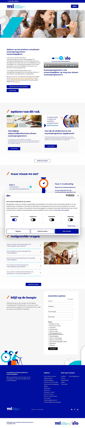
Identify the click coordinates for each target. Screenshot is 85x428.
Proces (63, 378)
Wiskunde (52, 345)
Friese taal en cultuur (55, 325)
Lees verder (14, 148)
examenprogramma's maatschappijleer (22, 78)
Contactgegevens (74, 376)
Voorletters (51, 306)
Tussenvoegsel (52, 311)
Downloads (64, 384)
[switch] (33, 219)
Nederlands (53, 343)
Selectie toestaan (42, 231)
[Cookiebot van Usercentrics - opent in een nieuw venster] (67, 195)
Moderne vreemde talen (56, 339)
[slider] (54, 65)
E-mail (50, 301)
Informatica (53, 327)
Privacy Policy (40, 409)
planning (17, 81)
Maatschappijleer (54, 336)
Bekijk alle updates (42, 160)
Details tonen (71, 226)
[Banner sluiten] (78, 195)
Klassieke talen (54, 329)
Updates (63, 376)
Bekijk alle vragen (33, 284)
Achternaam (51, 316)
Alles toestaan (67, 231)
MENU (75, 6)
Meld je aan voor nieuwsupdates (18, 86)
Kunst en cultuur (54, 331)
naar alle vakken (13, 1)
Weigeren (18, 231)
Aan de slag (12, 90)
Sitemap (33, 409)
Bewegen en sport (54, 324)
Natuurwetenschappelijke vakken (58, 341)
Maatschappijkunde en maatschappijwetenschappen (55, 333)
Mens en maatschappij (56, 338)
